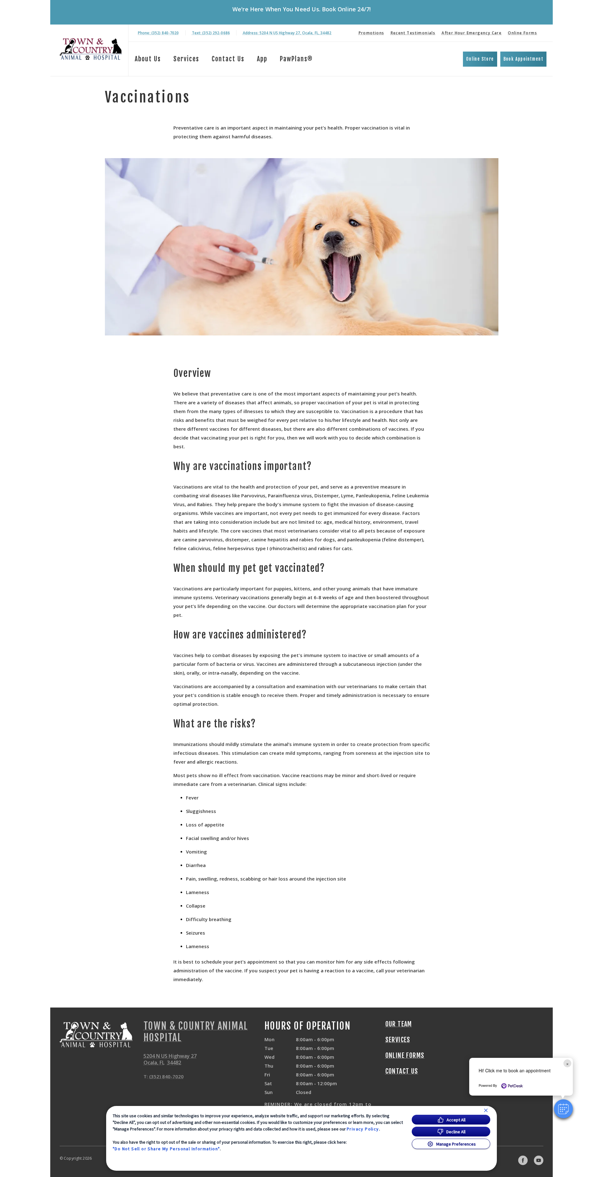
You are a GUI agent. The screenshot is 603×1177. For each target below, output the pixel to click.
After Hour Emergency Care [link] (472, 33)
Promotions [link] (371, 33)
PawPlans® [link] (296, 59)
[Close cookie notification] (485, 1110)
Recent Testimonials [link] (413, 33)
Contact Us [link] (228, 59)
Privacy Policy (363, 1129)
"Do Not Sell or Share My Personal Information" (166, 1149)
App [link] (262, 59)
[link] (91, 49)
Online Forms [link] (522, 33)
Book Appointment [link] (523, 59)
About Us (148, 59)
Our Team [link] (398, 1024)
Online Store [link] (480, 59)
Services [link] (186, 59)
